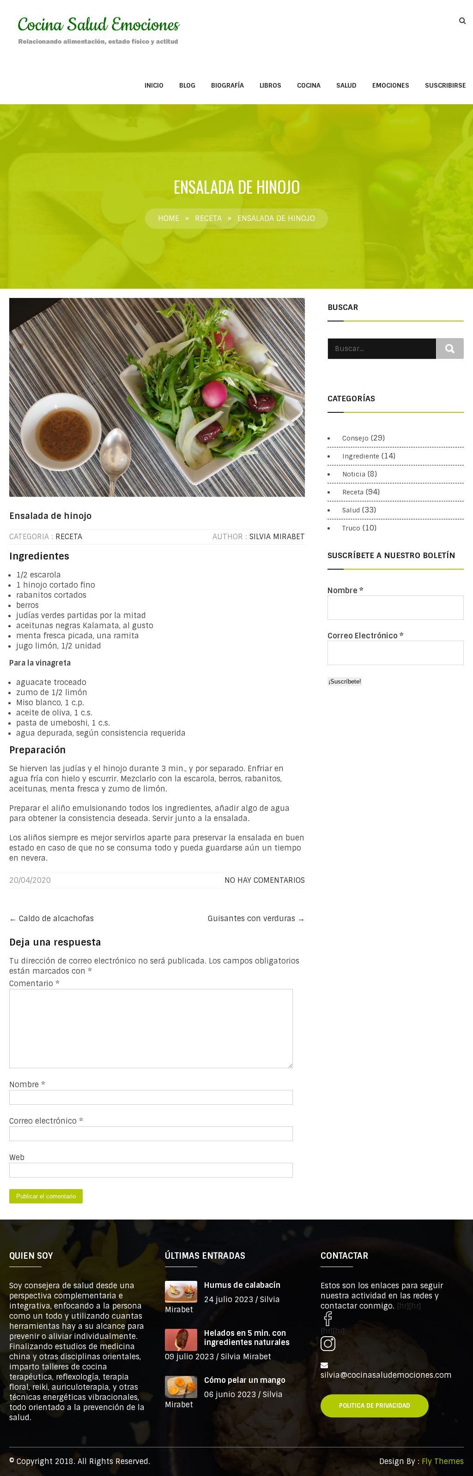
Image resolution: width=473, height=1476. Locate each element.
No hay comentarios (264, 880)
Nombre (27, 1084)
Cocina (309, 85)
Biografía (227, 85)
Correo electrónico (46, 1121)
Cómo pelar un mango (244, 1380)
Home (168, 218)
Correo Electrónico (365, 636)
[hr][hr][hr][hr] (371, 1318)
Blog (187, 85)
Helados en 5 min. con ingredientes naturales (247, 1337)
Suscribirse (445, 85)
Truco (351, 528)
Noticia (353, 474)
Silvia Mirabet (277, 537)
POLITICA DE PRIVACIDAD (374, 1406)
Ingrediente (360, 456)
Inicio (154, 85)
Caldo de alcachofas (51, 918)
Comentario (34, 983)
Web (16, 1157)
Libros (270, 85)
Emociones (390, 85)
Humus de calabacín (242, 1285)
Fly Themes (443, 1461)
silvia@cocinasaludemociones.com (386, 1375)
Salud (346, 85)
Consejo (355, 438)
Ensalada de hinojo (50, 516)
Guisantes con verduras (256, 918)
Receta (208, 218)
